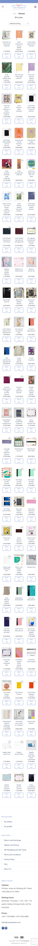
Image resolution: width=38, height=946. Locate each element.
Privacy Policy (9, 859)
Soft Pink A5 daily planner (19, 629)
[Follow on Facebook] (3, 928)
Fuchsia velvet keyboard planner (19, 390)
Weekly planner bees (19, 753)
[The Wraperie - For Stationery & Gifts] (19, 6)
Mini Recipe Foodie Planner (6, 481)
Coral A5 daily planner (31, 330)
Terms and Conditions (12, 855)
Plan (14, 13)
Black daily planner (6, 301)
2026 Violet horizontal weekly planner (31, 206)
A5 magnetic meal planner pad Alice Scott (31, 241)
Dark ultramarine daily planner (7, 359)
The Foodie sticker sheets (6, 694)
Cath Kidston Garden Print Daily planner (7, 330)
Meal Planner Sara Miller (31, 450)
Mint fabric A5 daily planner (19, 481)
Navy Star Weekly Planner (19, 510)
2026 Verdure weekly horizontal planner (19, 207)
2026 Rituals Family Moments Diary (19, 143)
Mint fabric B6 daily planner (31, 481)
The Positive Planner (19, 693)
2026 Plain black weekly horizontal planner (31, 108)
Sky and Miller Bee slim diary (7, 630)
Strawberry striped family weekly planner (18, 663)
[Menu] (3, 6)
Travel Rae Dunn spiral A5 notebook (19, 723)
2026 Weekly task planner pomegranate (19, 240)
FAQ (5, 864)
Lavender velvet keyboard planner (7, 451)
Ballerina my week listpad (19, 270)
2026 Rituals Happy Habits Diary (31, 142)
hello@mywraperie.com (11, 922)
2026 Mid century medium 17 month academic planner (6, 110)
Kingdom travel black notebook (19, 421)
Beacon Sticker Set (31, 270)
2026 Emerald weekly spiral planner (7, 77)
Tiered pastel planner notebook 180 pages (7, 724)
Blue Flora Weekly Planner (19, 301)
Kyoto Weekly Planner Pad (31, 421)
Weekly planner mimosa (18, 786)
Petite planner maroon (19, 539)
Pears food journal (6, 539)
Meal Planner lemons (19, 450)
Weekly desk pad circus (7, 753)
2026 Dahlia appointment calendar (31, 43)
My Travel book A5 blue (7, 510)
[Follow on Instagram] (6, 928)
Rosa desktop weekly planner (6, 600)
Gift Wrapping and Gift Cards (15, 850)
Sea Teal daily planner (31, 599)
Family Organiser (31, 359)
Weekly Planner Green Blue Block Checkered (31, 756)
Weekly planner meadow (6, 786)
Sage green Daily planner (19, 599)
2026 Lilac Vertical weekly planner (31, 77)
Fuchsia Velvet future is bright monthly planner (7, 391)
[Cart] (35, 6)
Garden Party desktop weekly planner (31, 391)
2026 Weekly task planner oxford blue (7, 240)
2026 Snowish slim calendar (19, 172)
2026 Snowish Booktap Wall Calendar (7, 174)
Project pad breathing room (6, 568)
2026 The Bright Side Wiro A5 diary (31, 173)
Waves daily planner (31, 722)
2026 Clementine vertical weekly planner (19, 45)
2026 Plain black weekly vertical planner (7, 143)
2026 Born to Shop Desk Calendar (7, 43)
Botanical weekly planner (31, 301)
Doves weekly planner (19, 359)
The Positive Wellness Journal (31, 694)
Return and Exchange (12, 840)
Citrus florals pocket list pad (19, 330)
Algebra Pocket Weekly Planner (6, 271)
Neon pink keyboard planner (31, 510)
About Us (7, 869)
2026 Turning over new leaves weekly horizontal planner (7, 208)
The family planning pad (31, 660)
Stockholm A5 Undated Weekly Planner (31, 631)
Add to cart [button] (6, 56)
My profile (8, 827)
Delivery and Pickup (11, 845)
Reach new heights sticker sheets (18, 569)
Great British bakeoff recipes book (7, 421)
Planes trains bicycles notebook (31, 539)
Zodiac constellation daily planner (31, 786)
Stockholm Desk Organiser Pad (6, 662)
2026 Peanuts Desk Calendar (19, 108)
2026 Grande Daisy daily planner (19, 76)
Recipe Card (31, 567)
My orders (8, 822)
